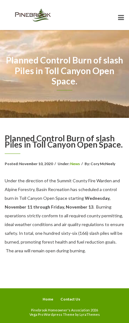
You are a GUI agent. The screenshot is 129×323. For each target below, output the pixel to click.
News (75, 163)
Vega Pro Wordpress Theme (52, 314)
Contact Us (70, 299)
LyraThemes (90, 314)
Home (48, 299)
